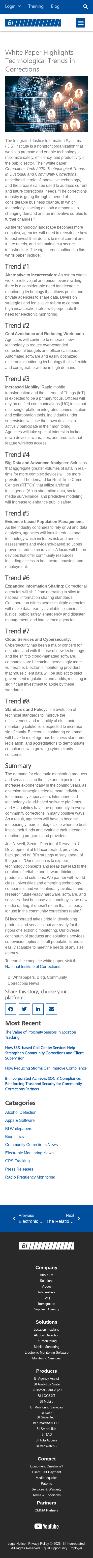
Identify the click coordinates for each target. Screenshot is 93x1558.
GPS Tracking (17, 1161)
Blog (55, 6)
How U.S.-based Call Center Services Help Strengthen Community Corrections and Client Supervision (44, 1053)
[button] (86, 7)
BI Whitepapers (21, 977)
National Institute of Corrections (32, 966)
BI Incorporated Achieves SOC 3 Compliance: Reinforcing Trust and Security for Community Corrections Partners (43, 1084)
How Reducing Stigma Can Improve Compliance (46, 1069)
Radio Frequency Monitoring (30, 1177)
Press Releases (19, 1169)
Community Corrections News (31, 1145)
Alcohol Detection (20, 1112)
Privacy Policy (38, 1543)
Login (10, 6)
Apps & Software (20, 1120)
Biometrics (14, 1137)
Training (36, 6)
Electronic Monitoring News (29, 1153)
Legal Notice (17, 1543)
